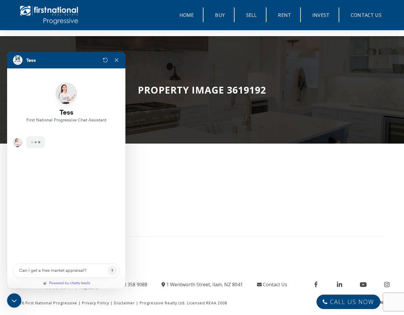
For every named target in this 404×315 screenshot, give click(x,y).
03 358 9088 (133, 284)
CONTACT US (366, 15)
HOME (187, 15)
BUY (219, 15)
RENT (284, 15)
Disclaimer (124, 303)
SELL (251, 15)
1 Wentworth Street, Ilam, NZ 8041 (204, 284)
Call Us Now (351, 302)
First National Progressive (51, 303)
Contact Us (274, 284)
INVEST (320, 15)
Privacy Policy (95, 303)
